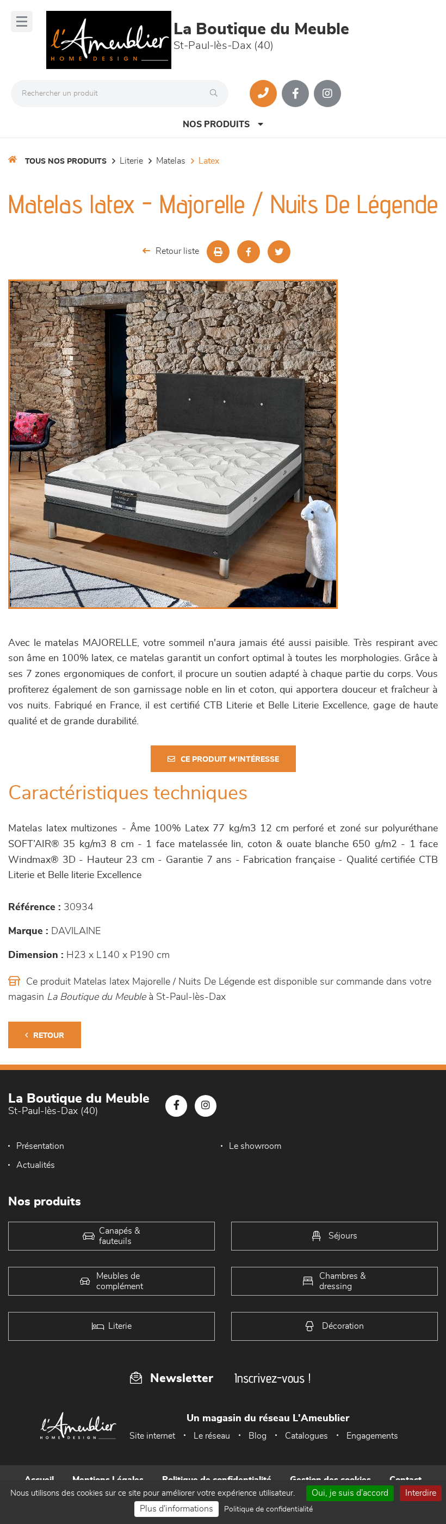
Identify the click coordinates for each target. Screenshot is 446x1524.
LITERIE (131, 161)
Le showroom (255, 1146)
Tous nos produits (66, 161)
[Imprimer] (218, 251)
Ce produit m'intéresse (230, 759)
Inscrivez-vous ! (272, 1378)
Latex (209, 161)
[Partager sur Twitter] (279, 251)
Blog (258, 1436)
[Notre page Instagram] (327, 93)
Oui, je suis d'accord (350, 1493)
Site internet (152, 1436)
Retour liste (177, 251)
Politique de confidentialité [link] (268, 1509)
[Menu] (22, 21)
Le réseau (212, 1436)
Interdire (420, 1493)
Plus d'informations (176, 1508)
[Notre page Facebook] (295, 93)
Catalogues (306, 1436)
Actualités (35, 1165)
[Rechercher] (216, 93)
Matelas (170, 161)
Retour (48, 1036)
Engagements (372, 1436)
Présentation (40, 1146)
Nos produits (216, 124)
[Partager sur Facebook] (248, 251)
